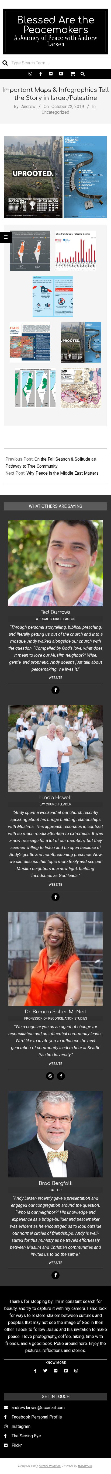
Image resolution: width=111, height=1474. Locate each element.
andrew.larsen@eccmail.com (38, 1407)
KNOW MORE (56, 1363)
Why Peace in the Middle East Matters (62, 473)
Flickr (17, 1445)
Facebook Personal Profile (37, 1417)
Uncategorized (55, 112)
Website (55, 678)
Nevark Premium (50, 1465)
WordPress (85, 1465)
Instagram (21, 1426)
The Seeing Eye (26, 1435)
